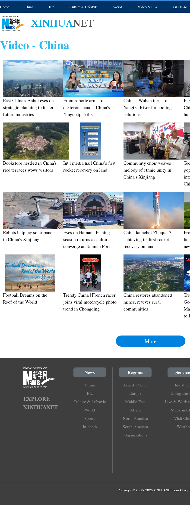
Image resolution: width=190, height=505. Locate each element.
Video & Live (148, 6)
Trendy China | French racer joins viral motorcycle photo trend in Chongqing (90, 302)
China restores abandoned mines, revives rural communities (148, 302)
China (29, 6)
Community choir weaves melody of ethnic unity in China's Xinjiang (147, 170)
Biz (51, 6)
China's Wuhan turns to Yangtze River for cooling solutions (148, 107)
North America (135, 418)
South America (135, 426)
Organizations (135, 435)
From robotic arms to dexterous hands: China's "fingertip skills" (86, 107)
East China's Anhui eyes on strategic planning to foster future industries (28, 107)
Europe (135, 393)
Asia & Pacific (135, 385)
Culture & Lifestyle (84, 6)
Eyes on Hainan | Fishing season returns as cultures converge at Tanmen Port (87, 239)
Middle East (135, 401)
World (117, 6)
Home (4, 6)
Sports (89, 418)
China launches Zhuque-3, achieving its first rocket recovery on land (148, 239)
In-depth (90, 426)
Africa (135, 410)
